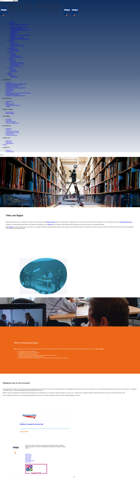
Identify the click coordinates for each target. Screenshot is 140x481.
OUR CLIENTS (28, 456)
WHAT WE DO (28, 454)
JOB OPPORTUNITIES (29, 460)
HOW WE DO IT (28, 455)
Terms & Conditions (4, 476)
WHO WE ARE (28, 458)
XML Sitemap (32, 476)
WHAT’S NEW (28, 459)
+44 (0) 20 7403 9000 (84, 477)
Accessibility (26, 476)
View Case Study (24, 431)
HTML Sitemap (40, 476)
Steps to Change (99, 348)
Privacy (12, 476)
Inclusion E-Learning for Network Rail (31, 424)
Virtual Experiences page (125, 222)
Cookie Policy (18, 476)
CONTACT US (28, 461)
